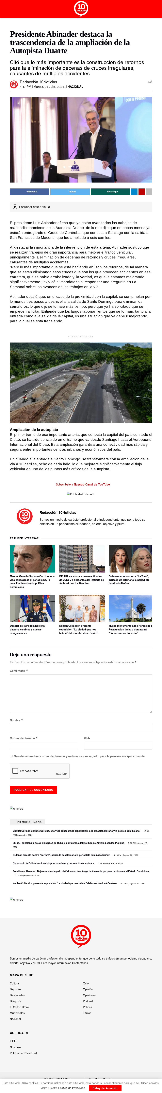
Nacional (75, 86)
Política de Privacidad (23, 1053)
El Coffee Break (19, 1007)
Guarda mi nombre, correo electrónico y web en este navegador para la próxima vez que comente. (80, 756)
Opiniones (89, 995)
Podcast (88, 1001)
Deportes (15, 989)
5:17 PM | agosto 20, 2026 (110, 863)
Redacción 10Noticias (38, 81)
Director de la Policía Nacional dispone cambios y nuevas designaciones (27, 629)
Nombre (16, 720)
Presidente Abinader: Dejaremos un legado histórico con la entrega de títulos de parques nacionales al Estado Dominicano (81, 871)
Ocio (86, 983)
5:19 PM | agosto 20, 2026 (125, 855)
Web (87, 738)
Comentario (19, 671)
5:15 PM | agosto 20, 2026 (27, 875)
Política (87, 1007)
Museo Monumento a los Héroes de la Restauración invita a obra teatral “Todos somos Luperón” (131, 629)
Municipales (17, 1013)
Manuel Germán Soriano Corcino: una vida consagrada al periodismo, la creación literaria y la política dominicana (32, 581)
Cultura (14, 983)
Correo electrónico (24, 738)
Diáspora (15, 1001)
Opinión (88, 989)
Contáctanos (80, 963)
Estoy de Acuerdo (105, 1088)
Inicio (13, 1041)
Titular (87, 1013)
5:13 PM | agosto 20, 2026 (132, 883)
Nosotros (15, 1047)
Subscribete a (82, 484)
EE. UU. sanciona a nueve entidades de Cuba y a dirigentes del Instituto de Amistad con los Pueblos (81, 579)
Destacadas (17, 995)
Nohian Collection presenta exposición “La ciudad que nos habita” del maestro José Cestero (78, 629)
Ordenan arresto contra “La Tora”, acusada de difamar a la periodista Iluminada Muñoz (129, 579)
